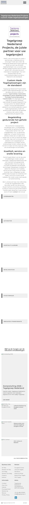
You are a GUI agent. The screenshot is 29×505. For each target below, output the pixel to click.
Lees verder (6, 399)
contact (15, 192)
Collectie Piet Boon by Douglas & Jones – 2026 (20, 407)
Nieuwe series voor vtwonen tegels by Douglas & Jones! (19, 425)
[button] (24, 2)
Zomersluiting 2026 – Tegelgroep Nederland (13, 387)
